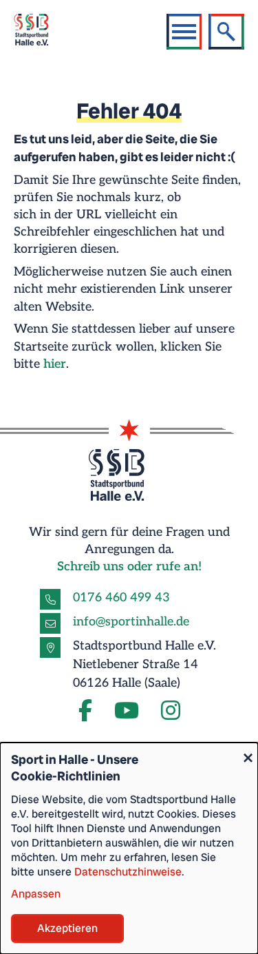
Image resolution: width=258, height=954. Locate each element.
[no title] (126, 711)
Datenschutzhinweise (128, 871)
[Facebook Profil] (85, 711)
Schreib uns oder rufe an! (129, 566)
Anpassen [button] (36, 893)
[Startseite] (39, 31)
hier (54, 364)
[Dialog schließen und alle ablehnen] (247, 751)
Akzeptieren (67, 928)
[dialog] (129, 848)
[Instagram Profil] (170, 711)
